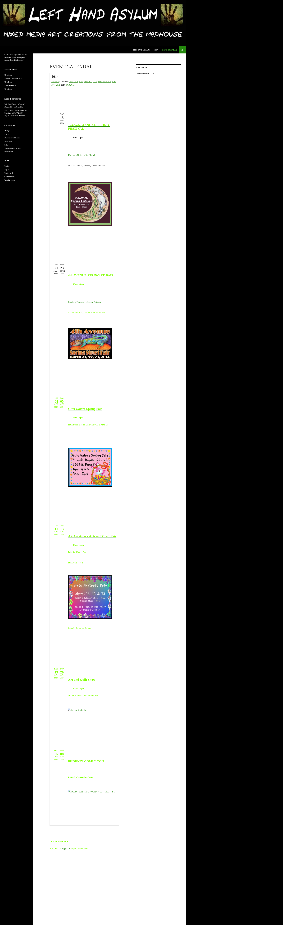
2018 (109, 82)
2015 (58, 85)
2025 (76, 82)
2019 (104, 82)
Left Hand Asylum (141, 50)
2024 (81, 82)
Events (6, 134)
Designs (7, 131)
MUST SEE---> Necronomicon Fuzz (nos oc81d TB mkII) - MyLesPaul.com (15, 113)
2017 (114, 82)
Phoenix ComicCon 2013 (13, 79)
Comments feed (9, 177)
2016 (53, 85)
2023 (86, 82)
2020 (100, 82)
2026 (71, 82)
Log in (6, 170)
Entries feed (8, 173)
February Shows (10, 86)
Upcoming (55, 82)
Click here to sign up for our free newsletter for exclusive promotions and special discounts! (15, 57)
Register (7, 166)
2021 (95, 82)
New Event (8, 82)
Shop (156, 50)
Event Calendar (169, 50)
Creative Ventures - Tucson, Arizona (84, 302)
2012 (72, 85)
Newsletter (8, 75)
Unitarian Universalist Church (82, 155)
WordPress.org (9, 180)
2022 (90, 82)
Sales (6, 145)
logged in (66, 848)
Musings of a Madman (12, 138)
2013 (68, 85)
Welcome (22, 116)
